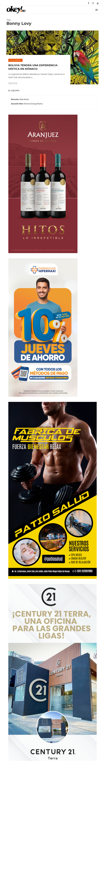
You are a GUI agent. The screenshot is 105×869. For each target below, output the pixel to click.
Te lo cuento (15, 60)
